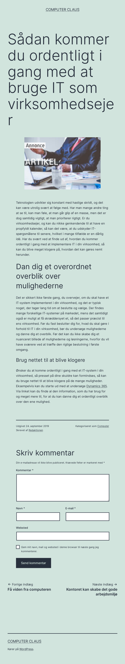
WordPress (26, 649)
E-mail (70, 508)
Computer (103, 426)
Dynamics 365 (96, 386)
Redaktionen (36, 430)
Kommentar (24, 470)
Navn (20, 508)
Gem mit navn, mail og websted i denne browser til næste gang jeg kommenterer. (60, 549)
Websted (22, 527)
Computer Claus (62, 9)
